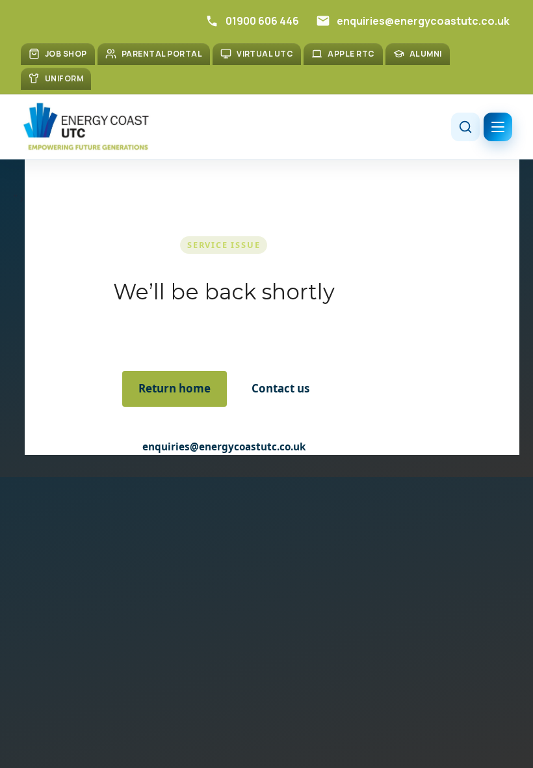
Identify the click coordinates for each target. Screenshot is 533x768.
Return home (174, 388)
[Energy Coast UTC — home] (86, 126)
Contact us (280, 388)
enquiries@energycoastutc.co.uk (224, 446)
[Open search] (465, 127)
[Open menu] (498, 127)
